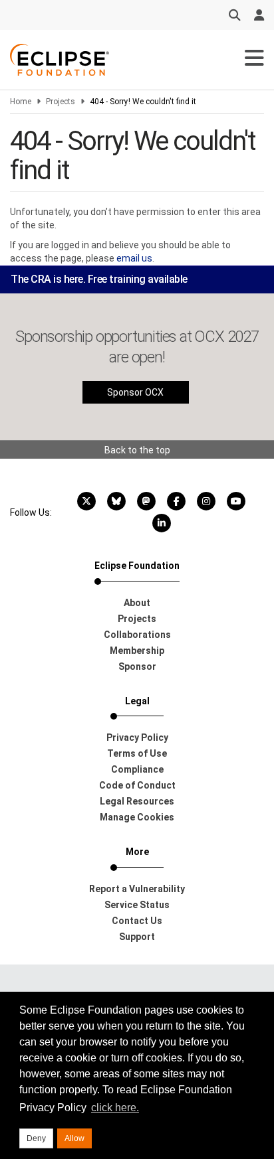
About (137, 602)
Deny (36, 1138)
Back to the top (137, 450)
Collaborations (137, 634)
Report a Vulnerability (137, 889)
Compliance (137, 769)
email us (134, 258)
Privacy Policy (137, 737)
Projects (60, 101)
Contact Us (137, 920)
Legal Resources (137, 801)
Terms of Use (137, 753)
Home (20, 101)
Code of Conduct (137, 785)
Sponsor (137, 666)
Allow (74, 1138)
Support (137, 936)
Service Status (137, 904)
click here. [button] (115, 1107)
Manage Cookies (137, 817)
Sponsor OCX (135, 392)
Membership (137, 650)
